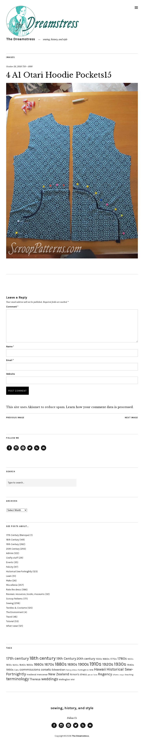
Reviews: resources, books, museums (25, 594)
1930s (120, 664)
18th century (43, 658)
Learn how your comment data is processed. (99, 407)
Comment (12, 306)
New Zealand (58, 674)
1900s (83, 664)
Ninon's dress (78, 674)
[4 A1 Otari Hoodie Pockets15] (72, 257)
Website (10, 374)
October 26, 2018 (14, 66)
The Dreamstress (20, 39)
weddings (49, 679)
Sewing (10, 603)
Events (9, 562)
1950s (10, 669)
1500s (99, 659)
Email (10, 360)
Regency (105, 674)
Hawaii (100, 669)
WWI (73, 679)
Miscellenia (11, 585)
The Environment (14, 612)
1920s (107, 664)
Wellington (64, 679)
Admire (9, 553)
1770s (113, 658)
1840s (22, 664)
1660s (106, 658)
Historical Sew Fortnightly (19, 571)
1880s (61, 664)
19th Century (12, 544)
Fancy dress (71, 670)
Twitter (29, 450)
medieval (31, 674)
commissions (29, 669)
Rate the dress (13, 589)
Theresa (35, 679)
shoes (116, 674)
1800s (130, 659)
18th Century (12, 539)
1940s (130, 664)
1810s (9, 665)
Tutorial (10, 621)
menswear (42, 674)
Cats (16, 670)
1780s (122, 658)
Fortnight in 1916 (85, 670)
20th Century (12, 548)
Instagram (16, 450)
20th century (86, 659)
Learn (9, 576)
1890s (72, 664)
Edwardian (58, 669)
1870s (49, 664)
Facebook (9, 450)
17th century (17, 658)
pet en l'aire (92, 675)
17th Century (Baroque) (18, 535)
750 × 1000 (27, 66)
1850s (30, 664)
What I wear (12, 626)
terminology (17, 678)
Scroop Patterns (14, 598)
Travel (9, 616)
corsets (46, 669)
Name (10, 346)
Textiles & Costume (16, 607)
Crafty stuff (12, 557)
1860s (39, 664)
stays (121, 675)
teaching (129, 674)
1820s (15, 665)
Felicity (9, 567)
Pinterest (23, 450)
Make (9, 580)
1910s (96, 664)
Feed (36, 450)
